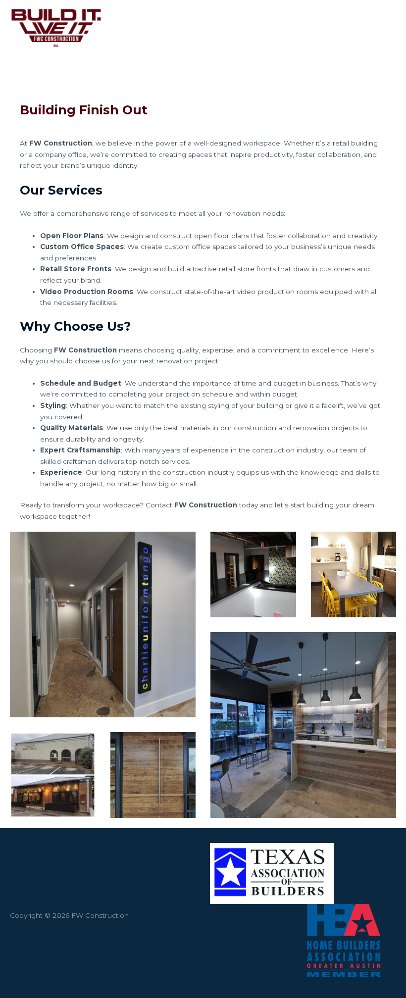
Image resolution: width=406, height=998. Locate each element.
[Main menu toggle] (386, 27)
